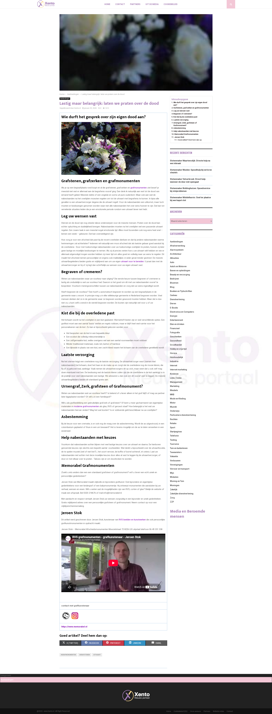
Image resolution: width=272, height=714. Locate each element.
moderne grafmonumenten (86, 406)
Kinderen (174, 374)
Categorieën (5, 675)
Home (107, 4)
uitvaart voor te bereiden (132, 261)
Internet (173, 365)
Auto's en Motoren (178, 266)
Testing (173, 440)
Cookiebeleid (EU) (180, 711)
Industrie (174, 361)
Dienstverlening (177, 299)
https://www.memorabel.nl (74, 626)
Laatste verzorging (180, 120)
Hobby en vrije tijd (178, 349)
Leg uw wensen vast (181, 111)
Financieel (175, 328)
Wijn (172, 473)
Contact (120, 4)
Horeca (173, 353)
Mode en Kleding (178, 398)
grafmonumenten (138, 187)
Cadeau (173, 295)
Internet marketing (178, 369)
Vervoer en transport (179, 469)
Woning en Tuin (177, 481)
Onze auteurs (195, 711)
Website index (218, 711)
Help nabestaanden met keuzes (186, 131)
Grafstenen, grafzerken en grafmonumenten (191, 108)
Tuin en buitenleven (179, 448)
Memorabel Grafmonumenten (186, 134)
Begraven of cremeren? (182, 114)
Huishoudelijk (176, 357)
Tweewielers (176, 452)
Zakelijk (173, 489)
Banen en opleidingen (180, 270)
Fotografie (175, 332)
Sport (172, 427)
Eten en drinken (177, 324)
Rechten (174, 419)
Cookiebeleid (171, 4)
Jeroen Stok (179, 137)
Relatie (173, 423)
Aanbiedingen (64, 98)
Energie (173, 316)
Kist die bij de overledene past (185, 117)
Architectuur (175, 254)
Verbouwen (175, 460)
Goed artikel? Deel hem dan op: (190, 140)
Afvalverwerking (177, 246)
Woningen (174, 485)
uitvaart (97, 655)
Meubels (174, 390)
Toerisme (174, 444)
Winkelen (174, 477)
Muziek (173, 407)
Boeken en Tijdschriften (181, 291)
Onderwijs (174, 411)
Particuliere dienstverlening (183, 415)
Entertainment (176, 320)
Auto (172, 262)
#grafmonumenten (68, 655)
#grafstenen (84, 655)
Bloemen (174, 283)
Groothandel (176, 345)
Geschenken (175, 336)
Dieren (173, 303)
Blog (172, 287)
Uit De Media (152, 4)
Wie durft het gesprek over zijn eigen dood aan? (190, 103)
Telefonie (174, 436)
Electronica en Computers (182, 312)
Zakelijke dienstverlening (181, 493)
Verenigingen (176, 465)
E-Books (174, 308)
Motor (173, 403)
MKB (172, 394)
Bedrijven (174, 279)
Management (176, 382)
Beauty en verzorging (180, 274)
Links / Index (175, 378)
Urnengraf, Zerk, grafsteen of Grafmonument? (185, 124)
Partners (135, 4)
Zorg (172, 498)
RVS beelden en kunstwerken (132, 519)
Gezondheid (175, 341)
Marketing (174, 386)
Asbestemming (179, 128)
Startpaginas (176, 431)
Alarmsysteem (177, 250)
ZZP (172, 502)
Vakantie (174, 456)
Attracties (174, 258)
